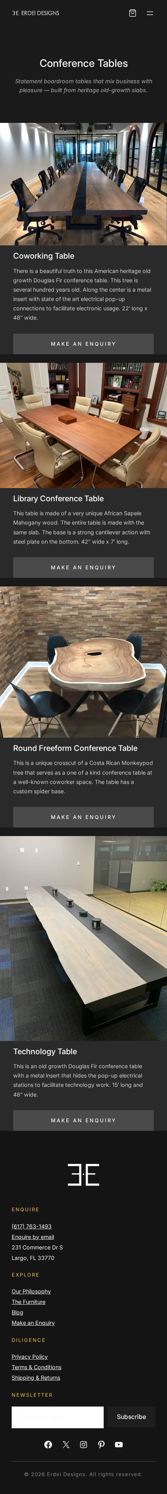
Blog (17, 1312)
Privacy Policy (30, 1356)
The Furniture (28, 1301)
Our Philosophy (31, 1291)
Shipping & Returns (36, 1377)
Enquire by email (33, 1236)
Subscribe (131, 1417)
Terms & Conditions (36, 1367)
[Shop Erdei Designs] (133, 13)
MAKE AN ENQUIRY (84, 344)
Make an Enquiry (33, 1322)
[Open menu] (150, 13)
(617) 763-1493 (32, 1226)
